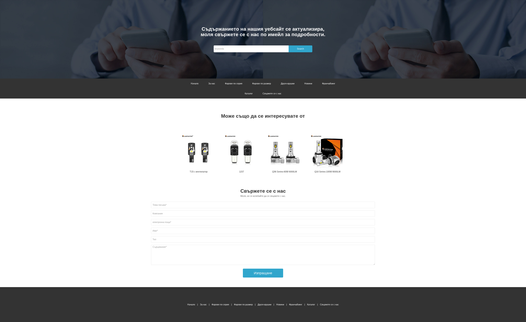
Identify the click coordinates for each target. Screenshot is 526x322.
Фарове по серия (233, 83)
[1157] (241, 151)
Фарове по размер (261, 83)
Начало (194, 83)
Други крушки (288, 83)
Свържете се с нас (272, 93)
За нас (211, 83)
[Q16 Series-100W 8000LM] (327, 151)
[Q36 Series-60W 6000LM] (284, 151)
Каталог (249, 93)
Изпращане (263, 273)
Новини (308, 83)
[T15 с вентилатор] (198, 151)
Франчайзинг (328, 83)
